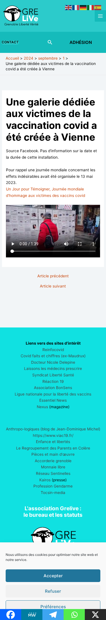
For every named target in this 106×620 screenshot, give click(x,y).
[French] (76, 7)
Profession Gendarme (53, 486)
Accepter (53, 575)
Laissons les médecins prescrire (53, 368)
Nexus (42, 407)
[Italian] (90, 7)
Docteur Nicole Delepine (53, 362)
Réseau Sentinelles (53, 473)
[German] (83, 7)
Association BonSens (53, 387)
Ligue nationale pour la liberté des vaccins (53, 394)
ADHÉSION (81, 42)
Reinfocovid (53, 349)
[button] (11, 42)
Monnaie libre (53, 467)
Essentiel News (53, 400)
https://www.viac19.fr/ (53, 435)
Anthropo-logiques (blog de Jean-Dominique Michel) (53, 429)
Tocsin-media (53, 492)
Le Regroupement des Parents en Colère (53, 448)
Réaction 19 (53, 381)
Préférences (53, 606)
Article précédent (53, 276)
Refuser (53, 591)
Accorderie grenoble (53, 461)
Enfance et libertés (53, 441)
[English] (68, 7)
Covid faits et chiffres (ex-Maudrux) (53, 356)
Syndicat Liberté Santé (53, 375)
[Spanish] (98, 7)
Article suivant (53, 286)
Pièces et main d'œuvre (53, 454)
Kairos (45, 480)
